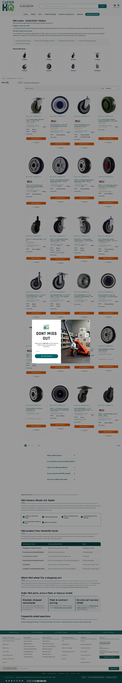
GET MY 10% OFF (46, 356)
